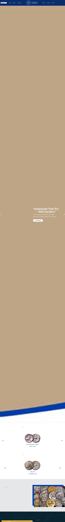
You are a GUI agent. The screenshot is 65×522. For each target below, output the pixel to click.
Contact (53, 2)
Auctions (14, 2)
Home (10, 2)
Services (48, 2)
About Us (43, 2)
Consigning (19, 2)
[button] (0, 214)
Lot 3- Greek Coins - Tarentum (32, 444)
